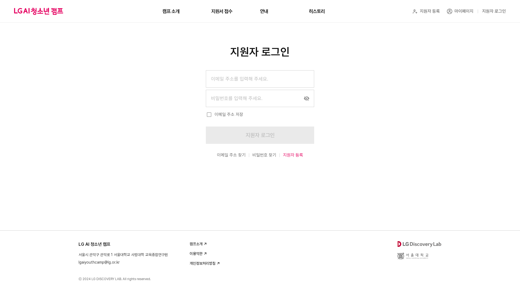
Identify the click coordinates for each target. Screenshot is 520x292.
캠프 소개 (171, 11)
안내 (264, 11)
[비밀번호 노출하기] (306, 98)
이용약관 (196, 253)
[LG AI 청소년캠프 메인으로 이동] (38, 11)
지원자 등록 (293, 155)
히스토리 (317, 11)
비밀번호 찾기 (264, 155)
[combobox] (260, 79)
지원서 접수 (221, 11)
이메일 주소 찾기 (231, 155)
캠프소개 (196, 244)
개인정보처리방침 (203, 263)
